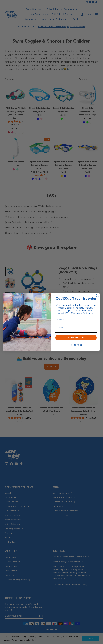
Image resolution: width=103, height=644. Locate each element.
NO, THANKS (76, 345)
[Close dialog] (97, 295)
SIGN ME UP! (76, 338)
